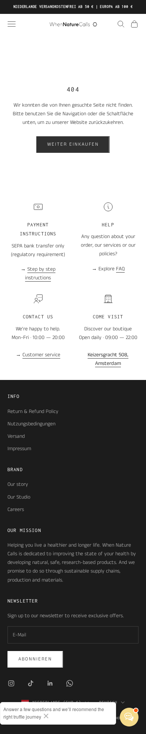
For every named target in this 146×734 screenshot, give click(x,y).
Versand (16, 436)
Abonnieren (35, 659)
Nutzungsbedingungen (31, 424)
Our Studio (18, 497)
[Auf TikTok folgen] (30, 683)
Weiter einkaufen (72, 144)
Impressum (19, 448)
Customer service (41, 355)
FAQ (120, 269)
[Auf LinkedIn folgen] (50, 683)
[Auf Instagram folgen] (11, 683)
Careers (15, 509)
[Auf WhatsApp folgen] (69, 683)
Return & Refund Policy (32, 411)
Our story (17, 484)
